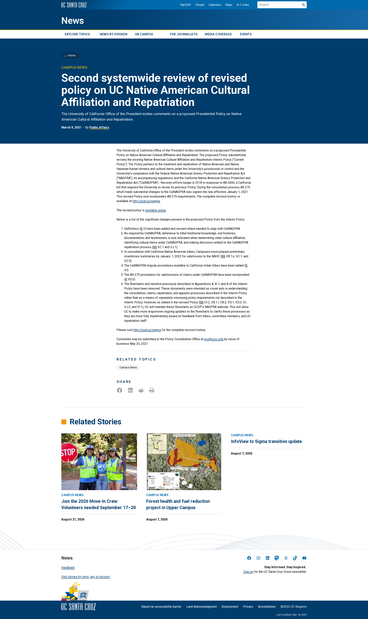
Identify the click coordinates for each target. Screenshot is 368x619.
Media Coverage (218, 34)
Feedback (68, 567)
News (72, 20)
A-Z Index (243, 5)
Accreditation (267, 606)
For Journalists (184, 34)
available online (155, 210)
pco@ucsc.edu (213, 339)
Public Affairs (99, 127)
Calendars (215, 5)
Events (246, 34)
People (200, 5)
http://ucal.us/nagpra (146, 201)
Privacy (248, 606)
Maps (229, 5)
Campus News (128, 367)
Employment (230, 606)
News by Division (113, 34)
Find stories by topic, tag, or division (85, 577)
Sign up (248, 572)
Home (72, 55)
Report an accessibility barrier (161, 606)
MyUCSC (186, 5)
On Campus (144, 34)
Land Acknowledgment (201, 606)
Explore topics (77, 34)
